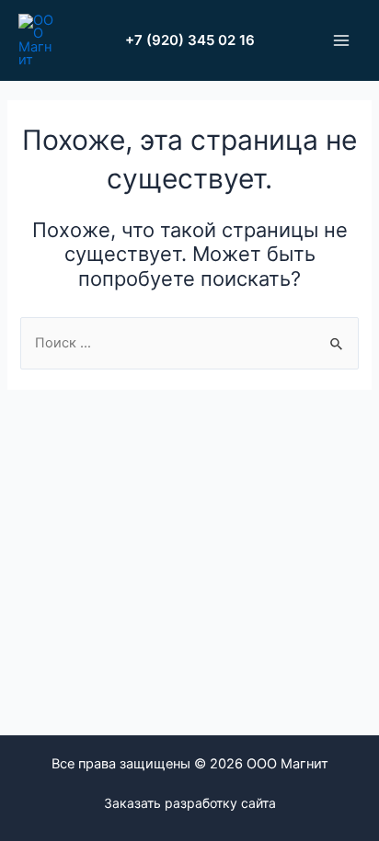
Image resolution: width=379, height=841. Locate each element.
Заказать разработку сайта (190, 803)
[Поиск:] (189, 343)
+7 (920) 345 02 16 (190, 40)
